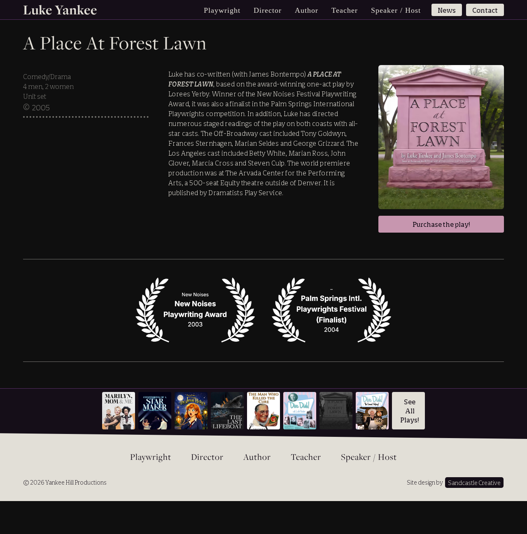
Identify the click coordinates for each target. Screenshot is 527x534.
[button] (222, 10)
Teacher (344, 10)
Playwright (150, 457)
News (447, 10)
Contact (485, 10)
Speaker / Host (396, 10)
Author (306, 10)
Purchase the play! (441, 224)
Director (268, 10)
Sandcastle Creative (474, 483)
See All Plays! (409, 410)
